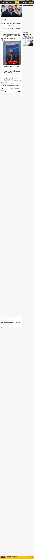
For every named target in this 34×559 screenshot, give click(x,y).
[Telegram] (21, 6)
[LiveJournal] (20, 6)
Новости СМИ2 (2, 327)
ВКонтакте (10, 83)
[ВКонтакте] (17, 6)
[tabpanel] (28, 43)
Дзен (3, 88)
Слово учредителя (25, 32)
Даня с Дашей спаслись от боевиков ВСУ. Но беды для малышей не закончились (11, 322)
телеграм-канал (4, 84)
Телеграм (8, 88)
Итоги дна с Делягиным (26, 5)
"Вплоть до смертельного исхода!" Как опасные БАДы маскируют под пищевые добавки (11, 320)
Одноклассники (14, 83)
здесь (20, 557)
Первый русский (7, 2)
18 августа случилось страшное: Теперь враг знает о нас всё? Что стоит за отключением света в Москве (11, 324)
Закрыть (31, 556)
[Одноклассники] (18, 6)
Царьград (24, 2)
